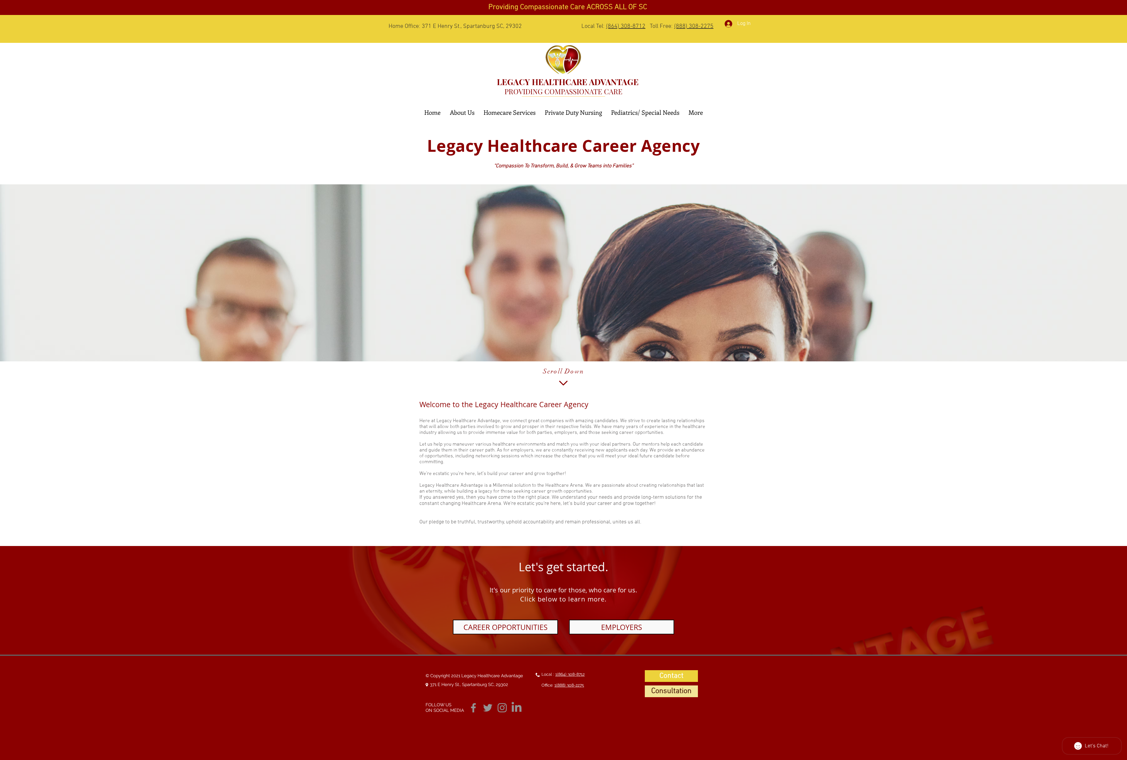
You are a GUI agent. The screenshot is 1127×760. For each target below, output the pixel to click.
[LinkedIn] (516, 708)
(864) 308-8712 (625, 26)
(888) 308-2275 (693, 26)
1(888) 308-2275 (569, 685)
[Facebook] (473, 708)
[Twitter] (488, 708)
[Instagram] (502, 708)
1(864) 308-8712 (570, 674)
